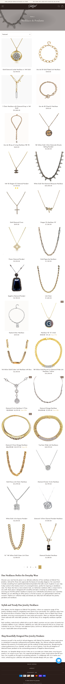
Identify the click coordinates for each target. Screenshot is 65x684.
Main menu (32, 664)
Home (32, 17)
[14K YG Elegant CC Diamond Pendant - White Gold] (15, 188)
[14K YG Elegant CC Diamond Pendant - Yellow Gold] (17, 188)
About (32, 668)
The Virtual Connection (36, 683)
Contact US (32, 672)
